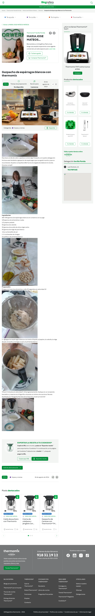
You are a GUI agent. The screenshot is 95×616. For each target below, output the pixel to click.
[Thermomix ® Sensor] (85, 124)
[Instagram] (81, 555)
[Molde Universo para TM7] (70, 124)
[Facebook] (68, 555)
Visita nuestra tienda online (46, 7)
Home (3, 10)
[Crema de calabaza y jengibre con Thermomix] (30, 505)
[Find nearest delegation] (3, 2)
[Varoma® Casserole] (85, 93)
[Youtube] (74, 555)
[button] (91, 2)
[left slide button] (4, 535)
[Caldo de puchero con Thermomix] (11, 505)
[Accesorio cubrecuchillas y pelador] (70, 93)
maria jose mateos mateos (30, 10)
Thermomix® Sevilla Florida (14, 10)
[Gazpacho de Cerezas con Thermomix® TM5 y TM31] (49, 505)
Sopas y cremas (8, 513)
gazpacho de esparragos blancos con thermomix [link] (58, 10)
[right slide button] (57, 535)
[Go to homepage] (47, 3)
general (40, 10)
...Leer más (51, 49)
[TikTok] (87, 555)
